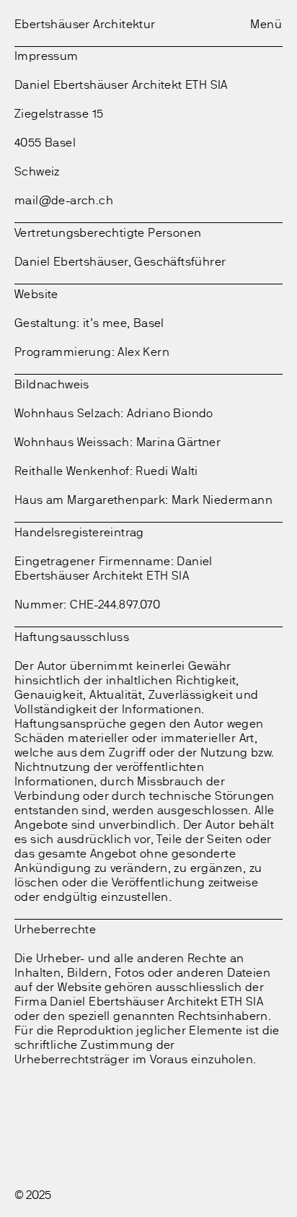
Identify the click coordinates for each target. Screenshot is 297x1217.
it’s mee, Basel (123, 323)
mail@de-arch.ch (63, 200)
